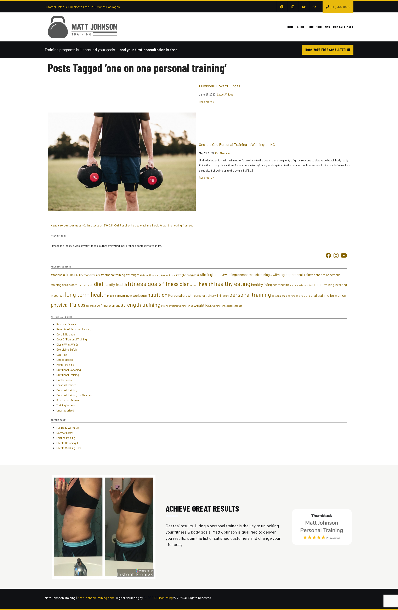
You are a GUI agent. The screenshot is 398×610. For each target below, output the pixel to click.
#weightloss (168, 275)
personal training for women (324, 295)
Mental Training (65, 364)
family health (115, 284)
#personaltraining (113, 275)
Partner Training (65, 437)
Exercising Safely (66, 349)
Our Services (223, 153)
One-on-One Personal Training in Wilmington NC (237, 144)
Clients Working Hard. (69, 448)
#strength (133, 275)
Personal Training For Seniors (74, 395)
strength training (140, 304)
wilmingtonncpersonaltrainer (227, 305)
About (301, 27)
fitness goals (145, 283)
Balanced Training (67, 324)
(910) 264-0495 (112, 225)
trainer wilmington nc (182, 305)
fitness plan (176, 284)
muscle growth (116, 295)
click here (130, 225)
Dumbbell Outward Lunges (219, 86)
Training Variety (65, 405)
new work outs (136, 295)
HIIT (314, 285)
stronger (166, 305)
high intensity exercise (301, 285)
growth (194, 284)
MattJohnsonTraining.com (95, 598)
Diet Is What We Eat (67, 344)
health (206, 284)
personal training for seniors (287, 295)
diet (99, 283)
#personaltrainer (89, 275)
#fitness (70, 274)
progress (91, 305)
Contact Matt (343, 27)
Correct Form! (64, 433)
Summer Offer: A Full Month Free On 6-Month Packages (82, 7)
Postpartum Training (68, 400)
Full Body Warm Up (67, 427)
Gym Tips (61, 354)
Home (290, 27)
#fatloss (56, 275)
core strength (85, 284)
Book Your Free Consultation (327, 50)
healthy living (261, 284)
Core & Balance (65, 334)
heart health (281, 285)
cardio (66, 285)
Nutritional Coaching (68, 370)
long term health (86, 294)
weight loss (203, 305)
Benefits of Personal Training (73, 329)
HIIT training (325, 285)
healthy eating (232, 283)
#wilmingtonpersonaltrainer (291, 274)
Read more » (206, 101)
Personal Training (66, 390)
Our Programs (319, 27)
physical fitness (68, 304)
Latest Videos (225, 94)
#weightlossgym (186, 275)
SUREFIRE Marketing (158, 598)
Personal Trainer (66, 385)
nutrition (157, 295)
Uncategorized (65, 410)
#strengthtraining (150, 275)
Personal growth (180, 295)
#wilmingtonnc (209, 274)
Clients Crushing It (67, 443)
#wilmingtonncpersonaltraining (246, 274)
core (74, 285)
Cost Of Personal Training (71, 339)
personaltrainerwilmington (211, 295)
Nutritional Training (67, 374)
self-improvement (108, 305)
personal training (250, 294)
